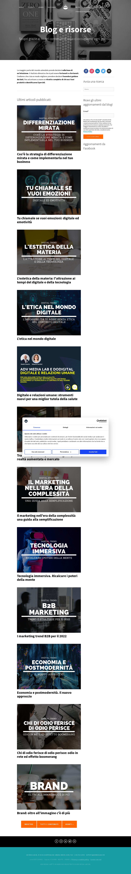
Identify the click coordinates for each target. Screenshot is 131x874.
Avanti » (69, 824)
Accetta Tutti (93, 452)
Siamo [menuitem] (41, 7)
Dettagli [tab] (65, 427)
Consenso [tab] (36, 427)
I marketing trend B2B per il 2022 (42, 636)
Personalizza (64, 452)
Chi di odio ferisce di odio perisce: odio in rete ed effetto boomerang (47, 755)
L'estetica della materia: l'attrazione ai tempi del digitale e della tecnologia (46, 280)
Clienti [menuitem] (31, 7)
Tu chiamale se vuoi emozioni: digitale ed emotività (48, 220)
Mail (108, 70)
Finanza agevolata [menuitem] (84, 11)
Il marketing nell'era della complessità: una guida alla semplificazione (46, 517)
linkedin (65, 841)
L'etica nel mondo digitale (36, 339)
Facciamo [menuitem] (52, 7)
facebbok (86, 71)
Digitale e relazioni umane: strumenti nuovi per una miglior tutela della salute (47, 397)
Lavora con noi (95, 859)
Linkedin (97, 71)
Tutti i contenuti (49, 824)
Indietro (28, 824)
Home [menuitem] (21, 7)
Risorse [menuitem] (87, 7)
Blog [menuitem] (78, 7)
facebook (56, 841)
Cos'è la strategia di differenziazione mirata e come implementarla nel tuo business (45, 158)
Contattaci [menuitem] (100, 7)
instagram (91, 71)
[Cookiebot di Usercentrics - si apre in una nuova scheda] (98, 421)
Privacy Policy (87, 131)
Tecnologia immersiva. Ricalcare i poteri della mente (47, 578)
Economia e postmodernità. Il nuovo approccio (44, 694)
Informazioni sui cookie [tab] (94, 427)
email (74, 841)
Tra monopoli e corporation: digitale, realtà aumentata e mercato (44, 457)
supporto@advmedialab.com (95, 855)
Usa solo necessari (38, 452)
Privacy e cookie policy (80, 859)
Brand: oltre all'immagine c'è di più (43, 813)
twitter (103, 71)
